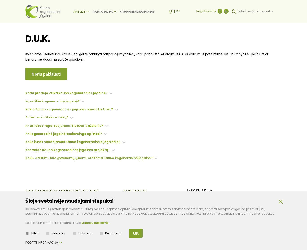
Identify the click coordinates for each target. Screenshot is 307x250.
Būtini (34, 233)
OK (136, 233)
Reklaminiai (113, 233)
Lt (170, 11)
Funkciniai (58, 233)
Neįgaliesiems (206, 11)
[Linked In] (226, 11)
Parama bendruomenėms (137, 11)
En (178, 11)
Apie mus (79, 11)
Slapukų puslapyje (94, 223)
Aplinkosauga (103, 11)
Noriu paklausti (46, 74)
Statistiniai (85, 233)
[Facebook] (220, 11)
